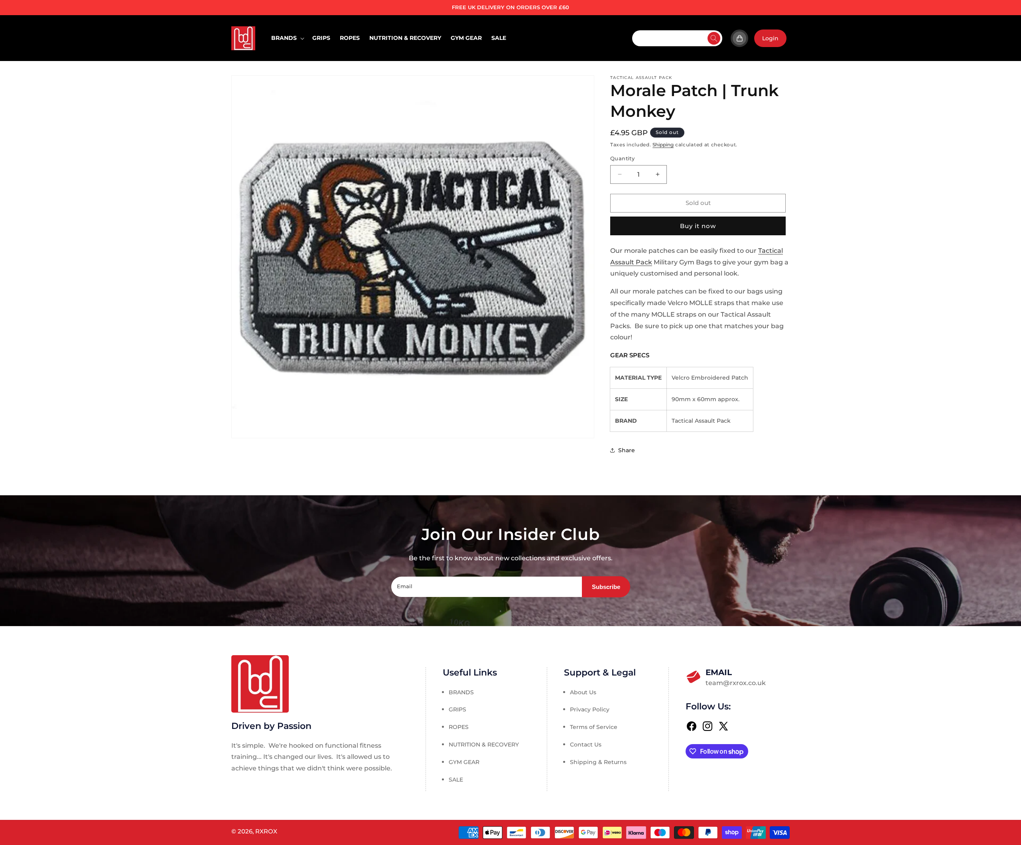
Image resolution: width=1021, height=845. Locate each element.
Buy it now (698, 226)
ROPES (459, 727)
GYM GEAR (464, 762)
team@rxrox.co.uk (736, 677)
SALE (456, 779)
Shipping (663, 145)
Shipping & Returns (598, 762)
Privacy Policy (589, 709)
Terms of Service (593, 727)
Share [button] (626, 450)
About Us (583, 692)
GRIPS (457, 709)
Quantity (622, 158)
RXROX (266, 831)
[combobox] (677, 38)
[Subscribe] (606, 586)
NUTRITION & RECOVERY (484, 744)
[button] (286, 38)
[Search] (714, 38)
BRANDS (461, 692)
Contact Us (585, 744)
